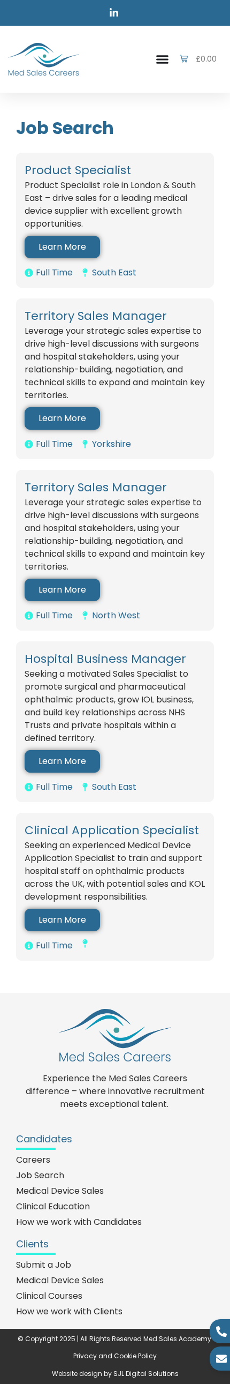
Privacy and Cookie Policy (115, 1355)
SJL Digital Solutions (146, 1373)
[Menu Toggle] (162, 59)
